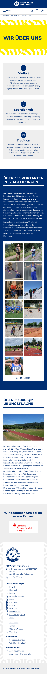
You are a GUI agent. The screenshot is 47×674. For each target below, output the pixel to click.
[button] (7, 10)
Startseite (16, 16)
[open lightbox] (14, 252)
